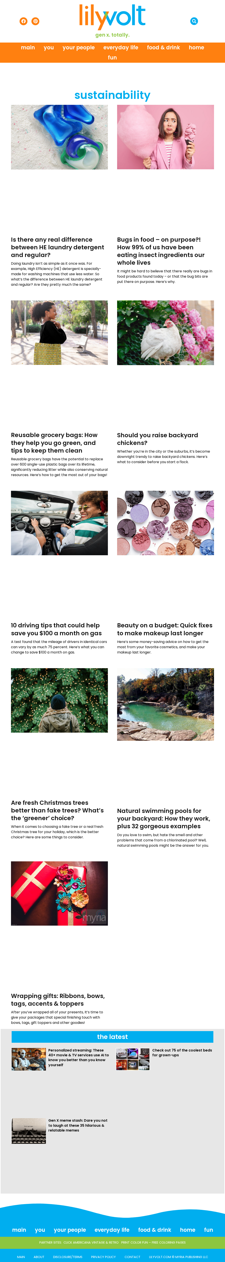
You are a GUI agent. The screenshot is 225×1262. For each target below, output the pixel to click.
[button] (194, 21)
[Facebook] (23, 21)
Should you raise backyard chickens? (157, 439)
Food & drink (163, 47)
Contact (132, 1257)
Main (28, 47)
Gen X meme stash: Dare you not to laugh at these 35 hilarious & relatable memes (77, 1125)
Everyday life (120, 47)
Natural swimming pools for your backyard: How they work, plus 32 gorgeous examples (163, 818)
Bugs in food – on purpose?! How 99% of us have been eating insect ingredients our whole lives (161, 251)
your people (79, 47)
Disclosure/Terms (67, 1257)
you (49, 47)
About (39, 1257)
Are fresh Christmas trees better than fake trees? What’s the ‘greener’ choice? (57, 810)
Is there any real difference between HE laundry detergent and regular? (57, 247)
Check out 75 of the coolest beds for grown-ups (182, 1053)
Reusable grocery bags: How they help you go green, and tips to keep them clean (54, 442)
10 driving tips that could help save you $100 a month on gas (56, 629)
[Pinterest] (35, 21)
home (196, 47)
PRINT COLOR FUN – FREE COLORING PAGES (153, 1242)
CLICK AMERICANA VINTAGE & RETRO (91, 1242)
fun (112, 57)
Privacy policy (103, 1257)
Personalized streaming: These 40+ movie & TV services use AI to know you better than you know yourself (78, 1057)
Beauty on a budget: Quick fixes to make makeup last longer (164, 629)
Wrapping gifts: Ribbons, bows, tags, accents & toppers (58, 1000)
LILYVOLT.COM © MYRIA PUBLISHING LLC (178, 1257)
